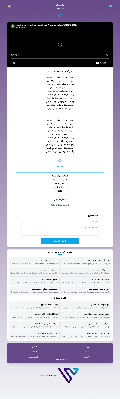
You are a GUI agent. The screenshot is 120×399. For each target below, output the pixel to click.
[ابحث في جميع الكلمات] (60, 15)
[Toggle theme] (9, 6)
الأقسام (87, 357)
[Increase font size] (58, 166)
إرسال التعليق (60, 241)
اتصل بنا (33, 346)
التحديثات (33, 351)
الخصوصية (33, 357)
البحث (86, 351)
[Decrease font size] (62, 166)
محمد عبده (57, 179)
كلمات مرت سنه (60, 175)
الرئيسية (87, 346)
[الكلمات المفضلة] (111, 6)
